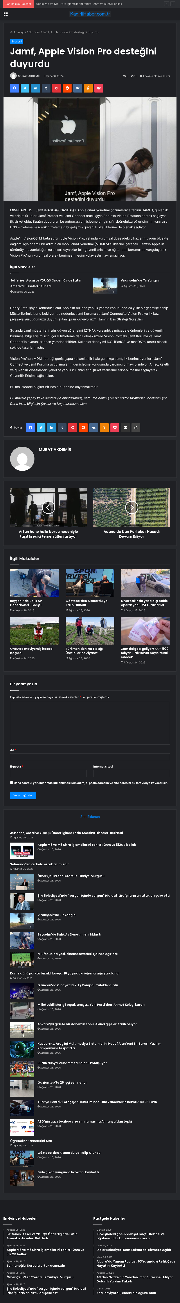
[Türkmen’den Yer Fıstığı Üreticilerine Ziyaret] (90, 631)
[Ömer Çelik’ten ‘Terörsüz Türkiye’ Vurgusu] (22, 882)
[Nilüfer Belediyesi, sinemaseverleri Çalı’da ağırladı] (22, 960)
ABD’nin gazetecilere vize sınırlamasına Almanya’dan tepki (85, 1121)
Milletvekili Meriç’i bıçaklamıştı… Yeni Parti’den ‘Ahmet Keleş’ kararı (91, 1004)
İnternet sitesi (103, 766)
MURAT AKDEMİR (29, 76)
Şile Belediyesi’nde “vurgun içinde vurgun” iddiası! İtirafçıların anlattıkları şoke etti (104, 895)
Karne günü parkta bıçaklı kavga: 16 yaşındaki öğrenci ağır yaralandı (64, 973)
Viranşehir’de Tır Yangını (140, 280)
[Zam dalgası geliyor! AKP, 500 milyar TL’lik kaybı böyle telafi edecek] (145, 631)
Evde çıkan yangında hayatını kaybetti (68, 1172)
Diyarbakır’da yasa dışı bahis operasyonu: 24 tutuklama (144, 603)
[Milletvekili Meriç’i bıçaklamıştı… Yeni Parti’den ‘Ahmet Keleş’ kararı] (22, 1010)
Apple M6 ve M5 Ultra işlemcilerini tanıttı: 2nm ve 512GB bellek (87, 845)
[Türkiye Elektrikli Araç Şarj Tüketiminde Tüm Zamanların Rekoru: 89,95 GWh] (22, 1108)
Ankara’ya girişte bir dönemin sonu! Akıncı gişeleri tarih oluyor (87, 1024)
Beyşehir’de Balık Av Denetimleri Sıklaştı (26, 603)
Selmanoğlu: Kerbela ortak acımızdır (60, 3)
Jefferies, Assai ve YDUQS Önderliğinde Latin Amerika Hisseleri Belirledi (66, 833)
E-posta (16, 766)
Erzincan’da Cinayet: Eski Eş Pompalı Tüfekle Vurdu (78, 985)
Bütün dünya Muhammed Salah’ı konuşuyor (72, 1063)
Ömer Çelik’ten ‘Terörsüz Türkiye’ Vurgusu (71, 876)
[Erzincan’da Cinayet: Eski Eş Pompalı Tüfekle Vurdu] (22, 991)
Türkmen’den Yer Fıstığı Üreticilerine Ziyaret (84, 651)
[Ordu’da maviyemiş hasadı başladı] (34, 631)
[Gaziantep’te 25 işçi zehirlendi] (22, 1088)
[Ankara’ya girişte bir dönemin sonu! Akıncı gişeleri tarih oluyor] (22, 1030)
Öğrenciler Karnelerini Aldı (31, 1141)
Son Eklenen (90, 817)
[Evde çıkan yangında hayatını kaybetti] (22, 1178)
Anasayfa (19, 32)
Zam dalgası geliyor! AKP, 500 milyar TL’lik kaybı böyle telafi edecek (145, 653)
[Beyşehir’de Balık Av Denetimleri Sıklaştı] (34, 583)
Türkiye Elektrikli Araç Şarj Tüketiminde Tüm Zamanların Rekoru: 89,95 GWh (97, 1102)
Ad (13, 750)
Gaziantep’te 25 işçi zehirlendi (62, 1082)
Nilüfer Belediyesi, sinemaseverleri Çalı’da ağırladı (78, 954)
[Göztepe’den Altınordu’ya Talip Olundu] (90, 583)
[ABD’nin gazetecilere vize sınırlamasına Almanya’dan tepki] (22, 1127)
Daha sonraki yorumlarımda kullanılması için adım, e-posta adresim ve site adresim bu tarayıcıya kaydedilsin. (91, 783)
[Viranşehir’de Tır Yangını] (105, 286)
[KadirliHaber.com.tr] (90, 14)
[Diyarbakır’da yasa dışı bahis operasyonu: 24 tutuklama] (145, 583)
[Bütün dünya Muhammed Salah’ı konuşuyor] (22, 1069)
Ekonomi (34, 32)
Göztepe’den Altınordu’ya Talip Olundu (87, 603)
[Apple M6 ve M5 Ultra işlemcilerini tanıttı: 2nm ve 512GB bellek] (22, 851)
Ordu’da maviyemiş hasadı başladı (31, 651)
